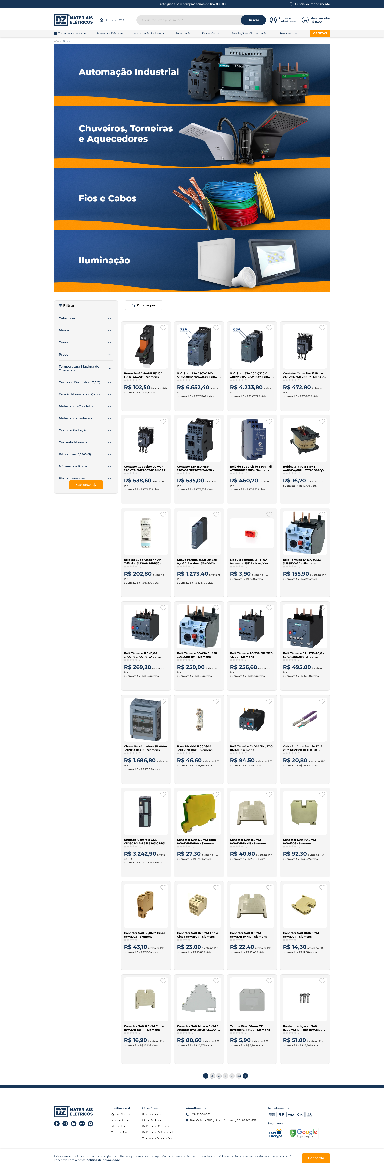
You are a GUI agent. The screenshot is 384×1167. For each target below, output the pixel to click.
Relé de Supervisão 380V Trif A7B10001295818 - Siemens (251, 468)
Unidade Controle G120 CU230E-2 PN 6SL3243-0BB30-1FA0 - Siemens (146, 841)
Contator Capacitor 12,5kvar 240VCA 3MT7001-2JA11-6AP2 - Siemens (305, 375)
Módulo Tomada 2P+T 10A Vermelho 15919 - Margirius (249, 561)
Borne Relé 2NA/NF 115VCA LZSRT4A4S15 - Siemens (143, 375)
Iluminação (183, 33)
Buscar (253, 20)
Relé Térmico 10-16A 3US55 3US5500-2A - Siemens (302, 561)
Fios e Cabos (211, 33)
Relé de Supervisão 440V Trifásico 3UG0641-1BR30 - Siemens (142, 561)
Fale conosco (151, 1114)
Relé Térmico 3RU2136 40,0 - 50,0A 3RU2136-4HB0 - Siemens (303, 655)
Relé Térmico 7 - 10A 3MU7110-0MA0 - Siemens (251, 748)
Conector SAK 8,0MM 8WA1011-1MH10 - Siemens (248, 934)
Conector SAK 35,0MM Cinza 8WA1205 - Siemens (144, 934)
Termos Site (119, 1132)
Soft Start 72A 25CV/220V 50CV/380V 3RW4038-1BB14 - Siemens (198, 375)
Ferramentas (288, 33)
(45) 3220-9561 (200, 1114)
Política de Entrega (155, 1126)
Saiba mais (144, 403)
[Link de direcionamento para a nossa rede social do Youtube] (90, 1124)
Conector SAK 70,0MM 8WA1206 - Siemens (299, 841)
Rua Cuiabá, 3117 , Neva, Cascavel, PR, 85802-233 (223, 1120)
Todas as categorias (72, 33)
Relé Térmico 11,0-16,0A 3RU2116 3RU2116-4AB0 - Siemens (141, 655)
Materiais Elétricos (110, 33)
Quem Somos (121, 1114)
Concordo (316, 1158)
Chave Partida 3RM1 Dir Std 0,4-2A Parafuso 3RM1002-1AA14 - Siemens (197, 561)
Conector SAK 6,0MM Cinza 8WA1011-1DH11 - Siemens (144, 1028)
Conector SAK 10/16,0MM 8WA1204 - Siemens (301, 934)
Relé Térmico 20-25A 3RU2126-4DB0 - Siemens (251, 655)
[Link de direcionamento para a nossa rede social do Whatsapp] (82, 1124)
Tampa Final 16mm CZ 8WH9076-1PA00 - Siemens (250, 1028)
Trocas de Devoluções (157, 1138)
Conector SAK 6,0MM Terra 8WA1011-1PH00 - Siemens (196, 841)
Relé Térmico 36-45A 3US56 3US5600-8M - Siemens (197, 655)
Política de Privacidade (158, 1132)
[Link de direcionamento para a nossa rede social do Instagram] (65, 1124)
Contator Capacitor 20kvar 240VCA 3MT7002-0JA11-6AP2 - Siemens (145, 468)
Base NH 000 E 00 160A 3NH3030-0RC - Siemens (194, 748)
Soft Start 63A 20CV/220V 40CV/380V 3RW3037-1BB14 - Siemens (251, 375)
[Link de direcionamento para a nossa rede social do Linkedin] (74, 1124)
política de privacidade (103, 1160)
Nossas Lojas (120, 1120)
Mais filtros (83, 485)
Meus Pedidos (152, 1120)
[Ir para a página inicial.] (73, 20)
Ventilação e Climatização (249, 33)
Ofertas (320, 33)
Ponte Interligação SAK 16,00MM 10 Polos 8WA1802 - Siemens (303, 1028)
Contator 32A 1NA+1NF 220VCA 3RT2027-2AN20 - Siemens (195, 468)
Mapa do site (120, 1126)
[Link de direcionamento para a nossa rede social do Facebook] (57, 1124)
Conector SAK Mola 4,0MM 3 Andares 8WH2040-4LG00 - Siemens (197, 1028)
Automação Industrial (149, 33)
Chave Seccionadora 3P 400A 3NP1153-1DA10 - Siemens (145, 748)
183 (238, 1076)
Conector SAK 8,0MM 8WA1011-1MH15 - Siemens (248, 841)
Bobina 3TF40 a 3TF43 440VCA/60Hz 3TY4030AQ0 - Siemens (304, 468)
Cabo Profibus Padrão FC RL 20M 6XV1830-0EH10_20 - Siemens (303, 748)
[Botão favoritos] (163, 328)
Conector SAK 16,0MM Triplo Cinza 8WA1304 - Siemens (197, 934)
